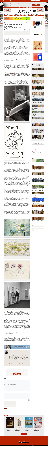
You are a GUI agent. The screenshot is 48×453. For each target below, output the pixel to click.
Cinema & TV (37, 15)
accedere (12, 410)
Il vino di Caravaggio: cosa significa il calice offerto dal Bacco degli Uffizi (37, 77)
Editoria (30, 15)
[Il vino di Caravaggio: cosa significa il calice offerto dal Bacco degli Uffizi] (38, 75)
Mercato (34, 15)
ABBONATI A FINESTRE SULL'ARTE (17, 374)
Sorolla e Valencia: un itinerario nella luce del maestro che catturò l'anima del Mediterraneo (37, 139)
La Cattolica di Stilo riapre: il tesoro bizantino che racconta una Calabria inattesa (37, 71)
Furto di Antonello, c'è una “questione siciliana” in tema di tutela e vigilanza (38, 216)
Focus (23, 15)
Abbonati (37, 0)
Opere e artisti (7, 28)
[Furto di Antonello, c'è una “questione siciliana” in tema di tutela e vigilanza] (38, 218)
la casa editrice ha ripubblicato (21, 50)
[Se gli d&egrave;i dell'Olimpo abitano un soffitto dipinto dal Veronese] (38, 93)
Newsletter (23, 7)
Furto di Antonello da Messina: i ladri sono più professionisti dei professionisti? (37, 171)
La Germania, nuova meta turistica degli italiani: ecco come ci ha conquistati (38, 184)
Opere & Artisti (9, 14)
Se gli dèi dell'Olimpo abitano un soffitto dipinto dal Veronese (38, 96)
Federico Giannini (6, 27)
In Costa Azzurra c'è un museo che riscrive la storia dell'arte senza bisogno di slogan (37, 83)
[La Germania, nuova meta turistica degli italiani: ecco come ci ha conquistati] (38, 186)
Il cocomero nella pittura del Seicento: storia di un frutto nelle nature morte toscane (37, 90)
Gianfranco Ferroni (24, 330)
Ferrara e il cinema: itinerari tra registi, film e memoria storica (37, 126)
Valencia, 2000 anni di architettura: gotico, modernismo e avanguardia (37, 120)
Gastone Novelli (14, 28)
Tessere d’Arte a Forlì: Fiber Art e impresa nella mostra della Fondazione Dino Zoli (37, 132)
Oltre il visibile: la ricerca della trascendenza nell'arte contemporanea (37, 197)
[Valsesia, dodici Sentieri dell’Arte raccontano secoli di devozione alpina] (38, 106)
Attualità (13, 15)
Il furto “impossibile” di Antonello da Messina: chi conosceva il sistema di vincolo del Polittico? (37, 165)
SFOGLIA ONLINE (8, 430)
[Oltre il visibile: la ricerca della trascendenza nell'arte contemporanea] (38, 199)
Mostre (16, 15)
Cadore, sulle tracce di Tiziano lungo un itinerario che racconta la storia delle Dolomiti (37, 102)
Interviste (19, 15)
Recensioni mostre (15, 14)
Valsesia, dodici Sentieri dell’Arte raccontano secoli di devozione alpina (37, 108)
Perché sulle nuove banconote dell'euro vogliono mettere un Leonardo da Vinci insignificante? (37, 158)
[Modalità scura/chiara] (29, 30)
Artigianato (26, 15)
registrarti (15, 410)
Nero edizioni (12, 160)
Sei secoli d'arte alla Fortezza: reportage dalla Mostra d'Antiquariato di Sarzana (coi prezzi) (37, 210)
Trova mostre (32, 14)
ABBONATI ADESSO (24, 434)
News (4, 14)
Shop (40, 14)
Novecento (17, 28)
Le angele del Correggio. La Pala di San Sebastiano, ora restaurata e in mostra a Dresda (37, 203)
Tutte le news (8, 15)
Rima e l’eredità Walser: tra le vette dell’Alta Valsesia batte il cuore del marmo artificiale (37, 114)
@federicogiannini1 (13, 27)
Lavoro (37, 14)
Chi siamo (19, 7)
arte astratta (11, 73)
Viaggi (24, 14)
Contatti (27, 7)
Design (28, 14)
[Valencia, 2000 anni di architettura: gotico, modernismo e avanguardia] (38, 118)
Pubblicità (30, 7)
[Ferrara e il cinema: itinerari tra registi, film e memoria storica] (38, 124)
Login (33, 0)
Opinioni (21, 14)
